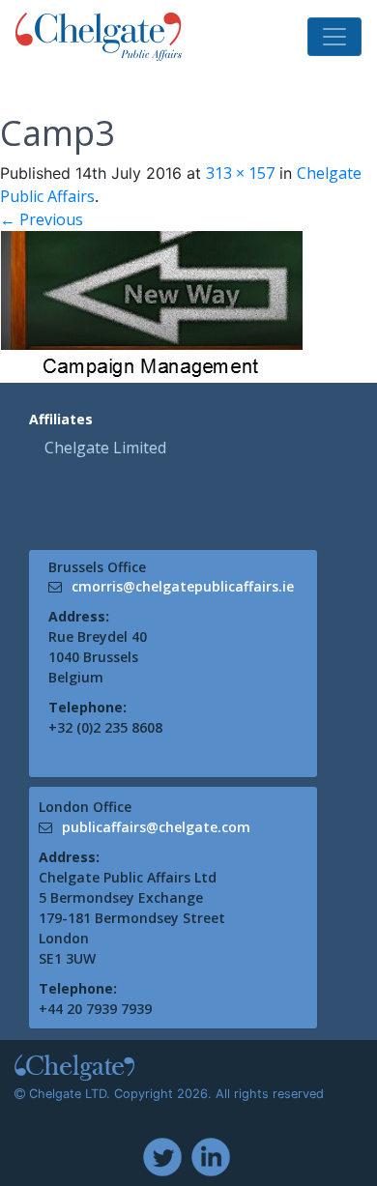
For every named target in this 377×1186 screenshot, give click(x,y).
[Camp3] (151, 305)
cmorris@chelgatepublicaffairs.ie (183, 586)
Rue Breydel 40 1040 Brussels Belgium (97, 656)
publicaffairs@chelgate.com (156, 827)
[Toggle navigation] (334, 36)
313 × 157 (240, 173)
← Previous (41, 219)
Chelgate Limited (105, 447)
